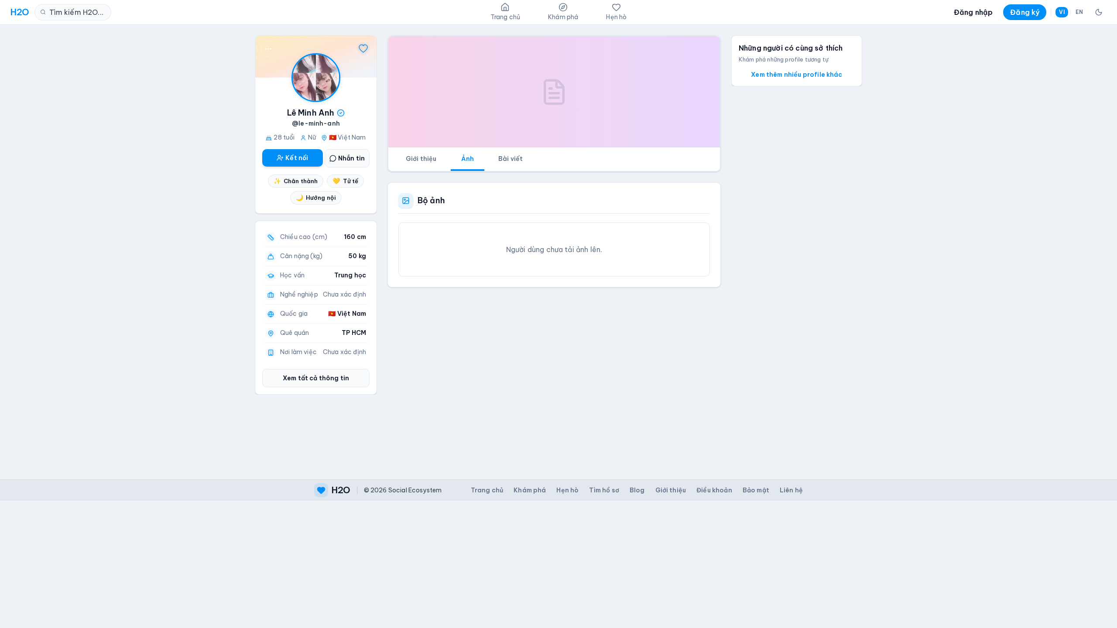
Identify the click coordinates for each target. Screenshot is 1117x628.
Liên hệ (791, 490)
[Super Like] (363, 49)
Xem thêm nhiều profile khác (796, 74)
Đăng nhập (973, 12)
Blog (637, 490)
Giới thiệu (421, 159)
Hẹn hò (567, 490)
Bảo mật (756, 490)
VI (1061, 12)
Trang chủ (487, 490)
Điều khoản (714, 490)
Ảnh (467, 159)
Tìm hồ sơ (604, 490)
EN (1079, 12)
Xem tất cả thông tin (316, 378)
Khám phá (530, 490)
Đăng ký (1024, 12)
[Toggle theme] (1099, 12)
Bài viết (510, 159)
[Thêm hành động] (268, 49)
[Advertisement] (554, 376)
